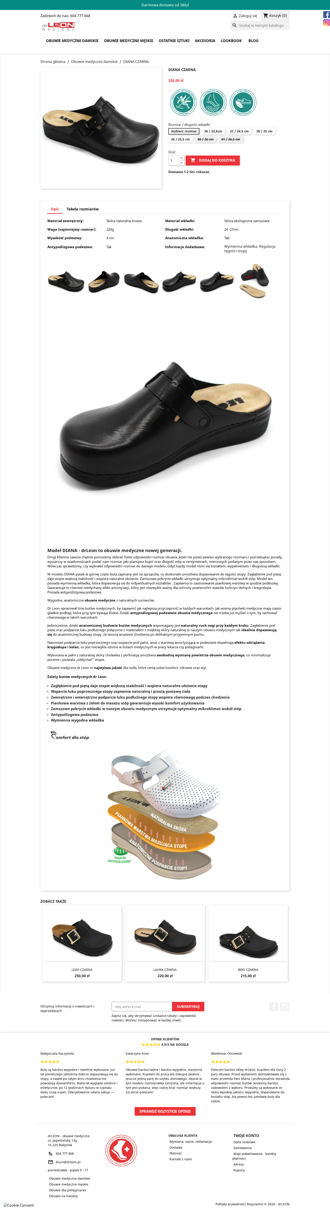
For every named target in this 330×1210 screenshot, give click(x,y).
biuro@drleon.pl (68, 1162)
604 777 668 (65, 1153)
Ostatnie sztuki (174, 40)
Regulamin (255, 1204)
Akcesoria (205, 40)
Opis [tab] (55, 209)
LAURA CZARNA (165, 969)
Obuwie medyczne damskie (72, 40)
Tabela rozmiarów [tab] (83, 209)
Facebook (273, 1006)
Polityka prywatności (231, 1204)
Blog (254, 40)
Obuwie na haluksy (63, 1196)
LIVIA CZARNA (82, 969)
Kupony (239, 1170)
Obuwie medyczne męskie (128, 40)
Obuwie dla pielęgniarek (67, 1190)
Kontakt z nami (180, 1159)
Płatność (175, 1153)
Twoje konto (246, 1135)
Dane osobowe (244, 1142)
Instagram (284, 1006)
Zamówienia (242, 1148)
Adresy (238, 1164)
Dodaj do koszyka (212, 160)
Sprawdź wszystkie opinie (165, 1111)
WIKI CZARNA (248, 969)
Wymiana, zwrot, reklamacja (190, 1141)
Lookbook (231, 40)
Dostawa (175, 1147)
